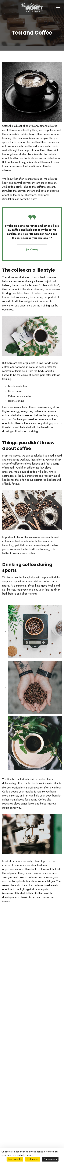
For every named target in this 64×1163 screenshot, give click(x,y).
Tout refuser (33, 1159)
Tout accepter (15, 1159)
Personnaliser (50, 1159)
